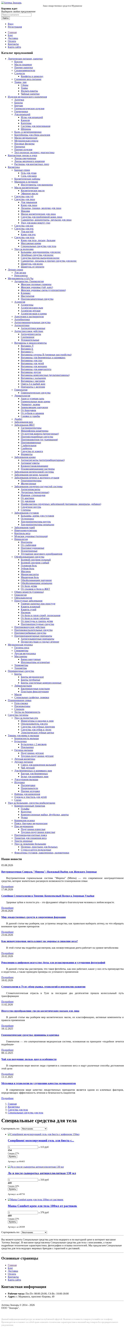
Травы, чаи (20, 82)
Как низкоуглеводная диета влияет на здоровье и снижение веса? (39, 941)
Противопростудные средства (37, 624)
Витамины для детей (32, 363)
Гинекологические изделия (29, 108)
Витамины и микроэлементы (30, 342)
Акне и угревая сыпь (32, 398)
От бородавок (28, 410)
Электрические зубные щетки (37, 732)
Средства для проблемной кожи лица (41, 217)
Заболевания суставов (26, 512)
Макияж (25, 211)
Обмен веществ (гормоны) (29, 592)
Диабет (18, 419)
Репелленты (21, 275)
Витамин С (27, 351)
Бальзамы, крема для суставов (37, 515)
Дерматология (22, 395)
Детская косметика (24, 759)
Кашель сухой (28, 609)
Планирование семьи (19, 700)
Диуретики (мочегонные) (35, 492)
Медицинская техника (20, 644)
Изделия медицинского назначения (27, 96)
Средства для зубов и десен (36, 729)
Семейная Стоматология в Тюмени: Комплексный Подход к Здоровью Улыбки (47, 895)
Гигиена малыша (23, 750)
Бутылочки (20, 741)
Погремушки (28, 785)
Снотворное (27, 337)
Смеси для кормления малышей (38, 764)
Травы (24, 88)
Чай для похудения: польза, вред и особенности (28, 1059)
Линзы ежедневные (25, 158)
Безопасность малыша (26, 738)
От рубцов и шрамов (32, 413)
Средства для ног (24, 225)
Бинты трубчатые (30, 679)
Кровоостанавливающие (34, 466)
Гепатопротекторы (31, 480)
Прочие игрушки (30, 791)
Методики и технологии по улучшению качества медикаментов (38, 1083)
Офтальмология (23, 597)
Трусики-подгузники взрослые (38, 832)
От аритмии (27, 498)
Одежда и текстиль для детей (30, 797)
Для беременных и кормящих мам (33, 770)
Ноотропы (26, 542)
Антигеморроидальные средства (32, 322)
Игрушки (19, 782)
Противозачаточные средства (37, 299)
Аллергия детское (31, 310)
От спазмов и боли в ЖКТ (35, 589)
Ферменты (27, 454)
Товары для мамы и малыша (23, 735)
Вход (10, 23)
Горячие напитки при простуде (38, 603)
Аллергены (27, 304)
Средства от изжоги (32, 451)
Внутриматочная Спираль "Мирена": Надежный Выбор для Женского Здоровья (49, 871)
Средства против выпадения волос (40, 258)
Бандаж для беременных (34, 773)
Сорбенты (26, 448)
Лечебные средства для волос (37, 255)
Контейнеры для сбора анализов (32, 134)
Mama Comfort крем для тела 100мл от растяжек (42, 1206)
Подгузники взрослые (33, 829)
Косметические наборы (27, 178)
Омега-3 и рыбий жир (33, 384)
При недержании (23, 826)
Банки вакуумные (31, 659)
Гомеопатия (20, 389)
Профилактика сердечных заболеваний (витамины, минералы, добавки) (61, 504)
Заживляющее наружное (34, 407)
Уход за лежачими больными (30, 843)
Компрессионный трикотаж (29, 805)
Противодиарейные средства (37, 436)
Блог (10, 35)
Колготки (26, 811)
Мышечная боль (30, 577)
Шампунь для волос (32, 263)
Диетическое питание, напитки (25, 58)
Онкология (20, 594)
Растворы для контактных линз (31, 164)
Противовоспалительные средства (33, 630)
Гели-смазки (21, 703)
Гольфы (25, 808)
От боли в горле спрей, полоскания (40, 615)
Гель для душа (28, 173)
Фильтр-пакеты (29, 91)
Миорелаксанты (30, 574)
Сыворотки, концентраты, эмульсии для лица (46, 219)
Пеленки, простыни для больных (39, 846)
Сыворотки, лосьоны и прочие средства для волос (49, 260)
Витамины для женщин (34, 366)
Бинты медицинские (32, 676)
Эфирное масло (29, 193)
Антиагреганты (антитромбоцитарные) (43, 460)
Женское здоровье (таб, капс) (37, 287)
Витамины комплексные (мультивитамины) (45, 375)
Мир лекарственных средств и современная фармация (33, 917)
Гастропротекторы (31, 427)
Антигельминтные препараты (37, 638)
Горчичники (21, 111)
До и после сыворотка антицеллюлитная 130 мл (42, 1173)
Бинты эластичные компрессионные (41, 682)
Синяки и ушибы (30, 416)
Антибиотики (22, 319)
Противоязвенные (31, 442)
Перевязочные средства (21, 671)
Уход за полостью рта (26, 718)
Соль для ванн (29, 175)
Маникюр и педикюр (26, 181)
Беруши (18, 105)
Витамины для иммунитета (36, 369)
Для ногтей (27, 231)
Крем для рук (28, 234)
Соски (17, 800)
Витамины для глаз (31, 360)
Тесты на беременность (27, 712)
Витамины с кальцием (33, 378)
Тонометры (20, 668)
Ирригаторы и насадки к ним (37, 720)
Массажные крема (31, 243)
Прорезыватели (29, 788)
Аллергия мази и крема (34, 313)
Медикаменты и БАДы (20, 278)
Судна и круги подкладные (36, 849)
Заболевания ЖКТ (24, 425)
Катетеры (26, 123)
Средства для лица (24, 199)
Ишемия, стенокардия (33, 495)
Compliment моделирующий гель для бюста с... (41, 1140)
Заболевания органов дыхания (31, 474)
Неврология (21, 539)
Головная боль (29, 565)
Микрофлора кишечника (34, 430)
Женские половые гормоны (36, 284)
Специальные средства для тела (38, 246)
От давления (28, 501)
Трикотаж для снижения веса (30, 838)
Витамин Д (27, 345)
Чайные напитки (30, 93)
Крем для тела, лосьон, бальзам (38, 240)
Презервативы (22, 706)
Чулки (24, 817)
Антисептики (21, 325)
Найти (5, 18)
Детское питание (23, 761)
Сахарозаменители (24, 70)
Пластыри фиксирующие (35, 691)
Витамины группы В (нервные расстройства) (46, 354)
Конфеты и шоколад (32, 76)
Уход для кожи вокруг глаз (35, 222)
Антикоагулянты (30, 463)
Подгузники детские (32, 753)
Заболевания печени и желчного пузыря (36, 477)
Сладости (19, 73)
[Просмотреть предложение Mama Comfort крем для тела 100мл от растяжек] (35, 1199)
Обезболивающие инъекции (36, 583)
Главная (12, 32)
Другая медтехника (25, 653)
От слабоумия (28, 545)
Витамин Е (27, 348)
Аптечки (19, 99)
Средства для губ (23, 196)
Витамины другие (31, 372)
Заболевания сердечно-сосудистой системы (38, 486)
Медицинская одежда (26, 140)
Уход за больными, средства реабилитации (31, 802)
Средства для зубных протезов (38, 726)
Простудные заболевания (28, 600)
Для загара (20, 272)
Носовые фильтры (24, 143)
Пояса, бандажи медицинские (31, 823)
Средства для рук (24, 228)
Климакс (26, 293)
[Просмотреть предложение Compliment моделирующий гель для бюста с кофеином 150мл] (43, 1134)
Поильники (27, 747)
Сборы (24, 85)
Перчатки (19, 146)
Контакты (13, 44)
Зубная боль (27, 568)
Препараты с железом (33, 386)
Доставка (13, 38)
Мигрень (26, 571)
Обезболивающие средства (29, 556)
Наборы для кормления (27, 794)
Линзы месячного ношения (29, 161)
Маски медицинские (25, 137)
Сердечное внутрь (31, 507)
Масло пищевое (23, 64)
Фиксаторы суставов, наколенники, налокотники (41, 852)
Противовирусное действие (29, 627)
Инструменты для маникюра (37, 184)
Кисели (18, 61)
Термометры (21, 665)
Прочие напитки (23, 67)
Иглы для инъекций (32, 117)
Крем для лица (29, 205)
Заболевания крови (25, 457)
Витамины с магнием (33, 381)
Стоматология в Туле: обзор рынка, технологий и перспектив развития (43, 986)
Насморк (26, 612)
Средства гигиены (18, 715)
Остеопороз (27, 518)
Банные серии (22, 170)
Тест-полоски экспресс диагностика (34, 152)
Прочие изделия (23, 149)
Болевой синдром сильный (36, 559)
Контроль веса (22, 533)
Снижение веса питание (27, 79)
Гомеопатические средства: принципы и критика (30, 1035)
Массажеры (20, 656)
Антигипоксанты (30, 489)
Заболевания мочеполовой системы (34, 471)
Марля (17, 694)
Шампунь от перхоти (32, 266)
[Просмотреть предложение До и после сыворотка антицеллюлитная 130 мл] (36, 1166)
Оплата (12, 41)
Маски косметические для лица (38, 214)
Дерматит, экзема (30, 404)
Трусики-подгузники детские (37, 756)
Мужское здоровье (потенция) (31, 536)
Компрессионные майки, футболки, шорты (45, 814)
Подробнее (7, 886)
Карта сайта (14, 47)
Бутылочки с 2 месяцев (34, 744)
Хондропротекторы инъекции (37, 524)
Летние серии (15, 269)
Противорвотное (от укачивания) (39, 439)
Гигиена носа (21, 647)
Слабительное (28, 445)
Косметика (14, 167)
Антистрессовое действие (28, 331)
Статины (26, 509)
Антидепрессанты (31, 334)
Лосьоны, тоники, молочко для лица (41, 208)
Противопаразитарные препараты (33, 635)
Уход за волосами (24, 249)
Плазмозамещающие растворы (38, 468)
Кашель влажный (30, 606)
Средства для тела (24, 237)
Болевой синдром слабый (35, 562)
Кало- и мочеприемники (28, 132)
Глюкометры (21, 650)
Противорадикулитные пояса (30, 835)
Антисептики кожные (33, 328)
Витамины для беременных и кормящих (43, 357)
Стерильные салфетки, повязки (31, 697)
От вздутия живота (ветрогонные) (40, 433)
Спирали (19, 709)
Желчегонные (28, 483)
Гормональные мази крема (35, 401)
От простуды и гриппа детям (37, 621)
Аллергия (19, 301)
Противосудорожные (32, 548)
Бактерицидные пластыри (35, 688)
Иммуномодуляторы (25, 530)
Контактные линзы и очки (22, 155)
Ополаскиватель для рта (34, 723)
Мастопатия (27, 296)
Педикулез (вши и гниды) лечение (40, 641)
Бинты (18, 674)
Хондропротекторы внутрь (36, 521)
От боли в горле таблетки (35, 618)
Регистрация (15, 26)
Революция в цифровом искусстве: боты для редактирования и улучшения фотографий (53, 962)
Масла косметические (26, 187)
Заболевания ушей (24, 527)
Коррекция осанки (24, 820)
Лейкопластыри (23, 685)
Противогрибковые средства (30, 633)
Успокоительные (30, 340)
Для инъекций (22, 114)
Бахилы (18, 102)
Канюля (25, 120)
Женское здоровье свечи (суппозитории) (43, 290)
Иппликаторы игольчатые (35, 662)
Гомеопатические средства (35, 392)
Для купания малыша (26, 779)
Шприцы (26, 129)
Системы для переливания (35, 126)
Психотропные (29, 551)
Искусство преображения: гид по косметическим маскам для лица (40, 1010)
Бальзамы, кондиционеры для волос (41, 252)
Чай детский (28, 767)
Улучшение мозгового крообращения (41, 553)
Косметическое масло (33, 190)
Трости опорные (23, 841)
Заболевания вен (23, 422)
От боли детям (29, 586)
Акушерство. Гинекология (29, 281)
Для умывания (29, 202)
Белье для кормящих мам (34, 776)
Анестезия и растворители (29, 316)
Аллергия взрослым (32, 307)
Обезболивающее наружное (36, 580)
